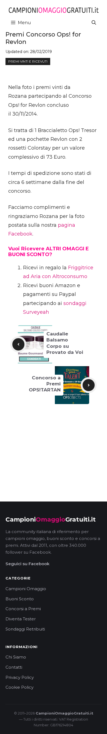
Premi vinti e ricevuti (27, 61)
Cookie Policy (19, 687)
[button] (94, 23)
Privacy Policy (19, 677)
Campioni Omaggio (25, 588)
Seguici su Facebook (27, 563)
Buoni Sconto (19, 598)
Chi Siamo (15, 657)
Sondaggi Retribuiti (25, 629)
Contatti (13, 667)
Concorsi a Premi (23, 608)
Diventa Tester (20, 618)
